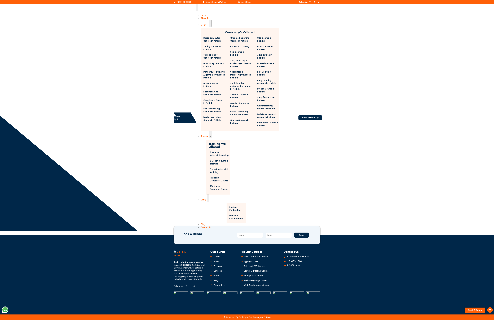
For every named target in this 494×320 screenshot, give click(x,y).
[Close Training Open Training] (210, 134)
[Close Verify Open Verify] (208, 198)
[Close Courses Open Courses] (210, 23)
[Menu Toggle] (197, 7)
